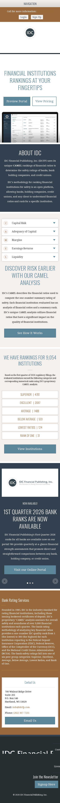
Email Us (30, 720)
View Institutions (30, 449)
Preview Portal (17, 101)
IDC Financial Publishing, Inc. (27, 753)
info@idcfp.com (21, 707)
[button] (27, 583)
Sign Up (36, 17)
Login (23, 17)
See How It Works (30, 333)
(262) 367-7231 (45, 11)
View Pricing (44, 101)
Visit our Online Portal (30, 569)
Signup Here (46, 784)
